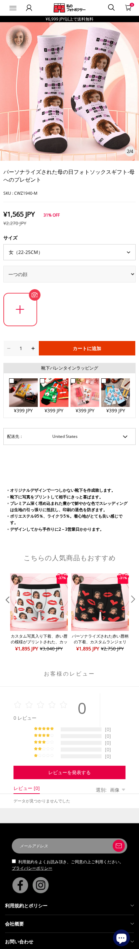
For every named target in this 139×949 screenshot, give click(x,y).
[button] (6, 612)
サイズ (10, 237)
